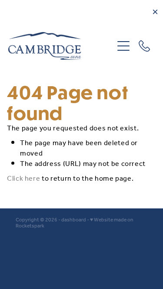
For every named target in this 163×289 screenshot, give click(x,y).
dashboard (73, 220)
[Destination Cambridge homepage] (60, 46)
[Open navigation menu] (123, 46)
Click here (23, 178)
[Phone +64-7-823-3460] (144, 46)
